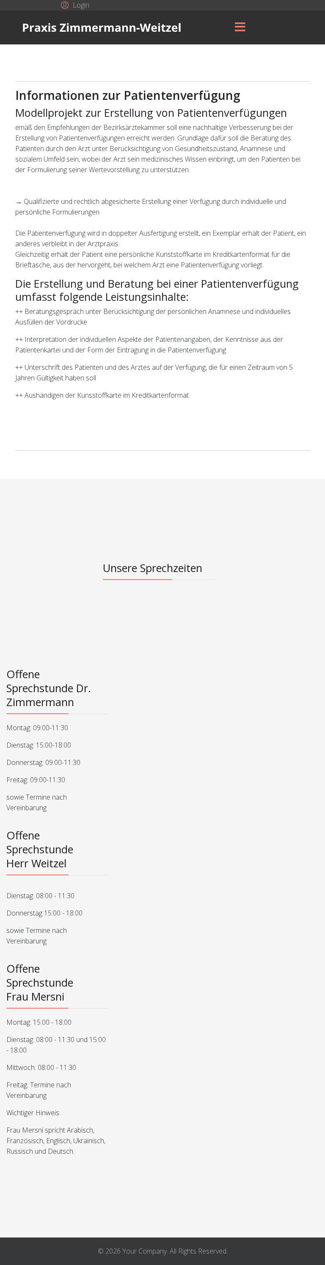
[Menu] (240, 27)
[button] (73, 4)
